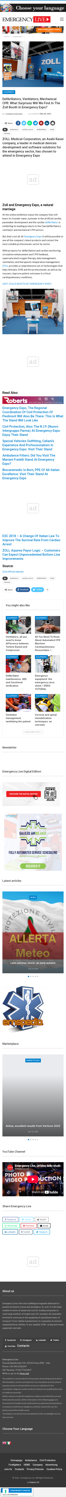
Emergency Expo (33, 236)
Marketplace (33, 1060)
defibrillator (51, 222)
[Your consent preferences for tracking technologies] (6, 1491)
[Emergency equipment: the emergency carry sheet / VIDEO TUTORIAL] (47, 664)
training (7, 133)
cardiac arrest (27, 129)
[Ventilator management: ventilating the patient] (18, 703)
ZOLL (5, 265)
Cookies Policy (54, 1469)
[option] (33, 1095)
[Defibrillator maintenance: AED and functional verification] (18, 664)
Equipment (9, 92)
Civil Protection (48, 1460)
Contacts (19, 1469)
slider (52, 129)
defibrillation (41, 129)
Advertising (51, 1464)
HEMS (27, 1464)
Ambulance (31, 1460)
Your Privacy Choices (20, 1490)
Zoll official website (13, 571)
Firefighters (15, 1464)
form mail (24, 1373)
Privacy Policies (35, 1469)
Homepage (16, 1460)
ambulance (14, 129)
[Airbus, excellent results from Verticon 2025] (33, 1095)
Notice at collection (10, 1494)
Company (38, 1464)
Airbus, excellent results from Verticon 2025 (33, 1126)
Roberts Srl (34, 1482)
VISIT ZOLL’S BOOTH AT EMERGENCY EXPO (26, 283)
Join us (8, 1469)
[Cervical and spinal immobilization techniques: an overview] (47, 703)
